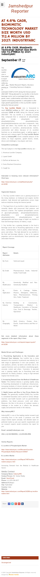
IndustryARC (17, 474)
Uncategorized (6, 562)
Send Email (10, 478)
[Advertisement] (20, 532)
